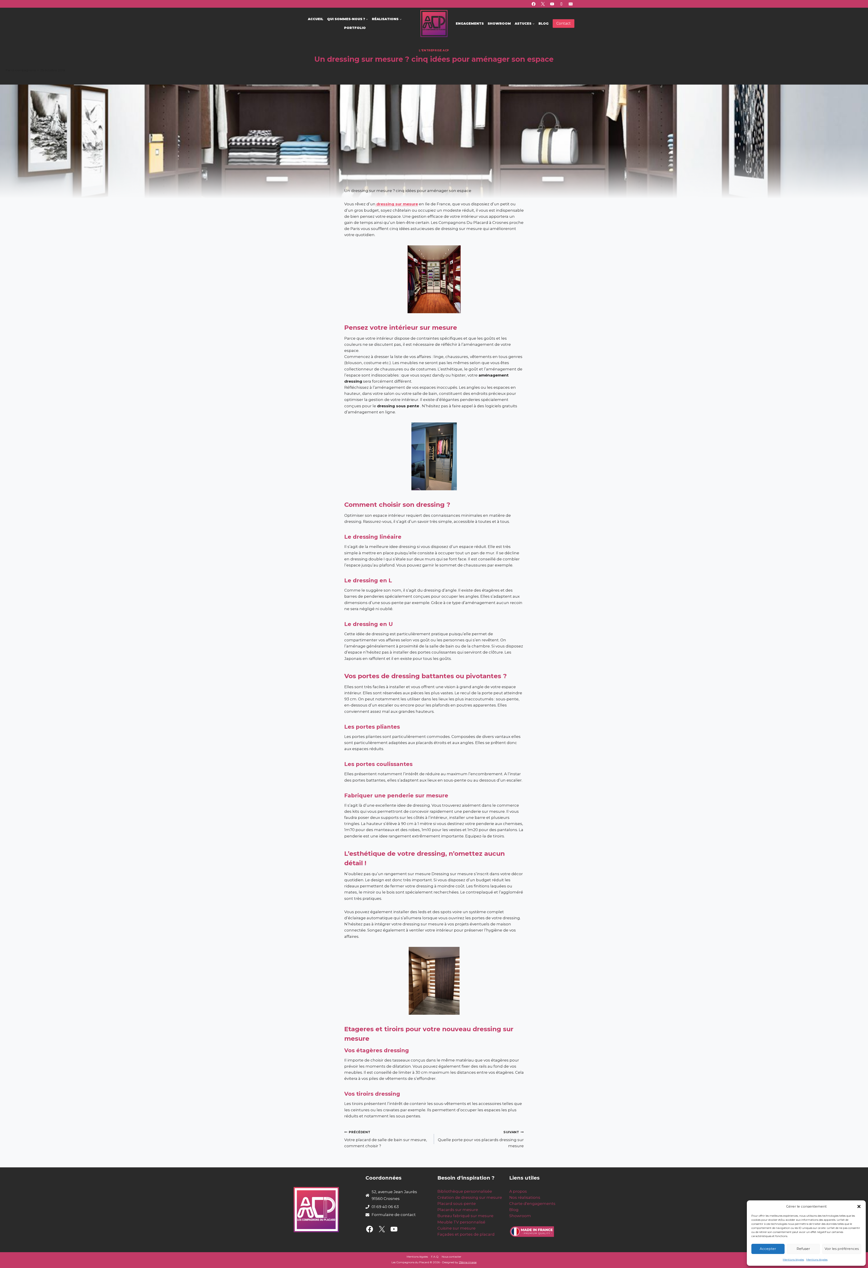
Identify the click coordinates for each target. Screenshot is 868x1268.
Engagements (470, 23)
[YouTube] (552, 4)
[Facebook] (534, 4)
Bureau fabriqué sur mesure (465, 1215)
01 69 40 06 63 (385, 1206)
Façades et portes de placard (466, 1234)
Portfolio (355, 28)
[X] (543, 4)
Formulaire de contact (394, 1214)
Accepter (768, 1249)
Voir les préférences (842, 1249)
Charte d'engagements (532, 1203)
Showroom (499, 23)
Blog (543, 23)
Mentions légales (793, 1259)
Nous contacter (451, 1256)
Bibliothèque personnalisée (464, 1191)
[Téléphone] (561, 4)
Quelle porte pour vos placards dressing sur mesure (481, 1139)
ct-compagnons (23, 70)
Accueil (315, 19)
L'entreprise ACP (434, 50)
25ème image (467, 1262)
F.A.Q (435, 1256)
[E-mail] (570, 4)
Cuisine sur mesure (456, 1228)
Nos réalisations (524, 1197)
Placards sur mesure (457, 1209)
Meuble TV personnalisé (461, 1222)
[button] (859, 1206)
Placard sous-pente (456, 1203)
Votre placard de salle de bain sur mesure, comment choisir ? (385, 1139)
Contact (563, 23)
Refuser (803, 1249)
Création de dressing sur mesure (469, 1197)
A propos (518, 1191)
